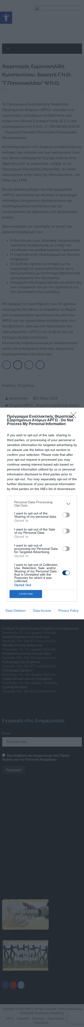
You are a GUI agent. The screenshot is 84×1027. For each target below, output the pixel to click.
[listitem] (42, 503)
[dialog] (42, 513)
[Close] (74, 416)
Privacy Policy (68, 610)
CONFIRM (26, 594)
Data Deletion (16, 610)
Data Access (42, 610)
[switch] (66, 515)
